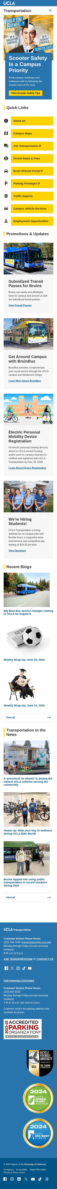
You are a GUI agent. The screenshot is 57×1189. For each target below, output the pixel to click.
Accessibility (21, 1169)
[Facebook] (5, 1179)
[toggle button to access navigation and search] (50, 11)
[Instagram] (12, 1179)
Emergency (9, 1169)
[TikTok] (40, 1179)
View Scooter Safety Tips (25, 93)
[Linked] (19, 1179)
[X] (26, 1179)
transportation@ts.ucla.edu (36, 942)
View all (10, 717)
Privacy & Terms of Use (14, 1172)
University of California (35, 1164)
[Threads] (47, 1179)
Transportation (17, 11)
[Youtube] (33, 1179)
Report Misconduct (38, 1169)
